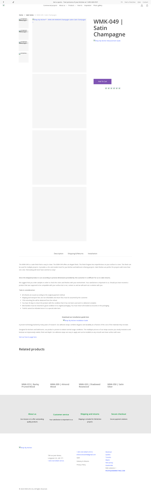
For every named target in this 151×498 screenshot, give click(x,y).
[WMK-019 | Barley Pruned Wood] (32, 367)
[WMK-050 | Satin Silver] (118, 367)
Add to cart (102, 81)
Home (21, 15)
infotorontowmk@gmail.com (86, 455)
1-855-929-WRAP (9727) (56, 461)
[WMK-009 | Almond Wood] (61, 367)
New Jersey (109, 463)
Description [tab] (58, 253)
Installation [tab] (92, 253)
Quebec (108, 455)
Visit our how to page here (28, 337)
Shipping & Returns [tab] (75, 253)
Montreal (108, 452)
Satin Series (30, 15)
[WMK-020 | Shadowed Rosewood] (89, 367)
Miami (107, 460)
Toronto (108, 457)
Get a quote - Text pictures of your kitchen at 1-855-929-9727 (75, 2)
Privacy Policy (81, 465)
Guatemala (109, 465)
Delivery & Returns (83, 461)
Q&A (78, 458)
